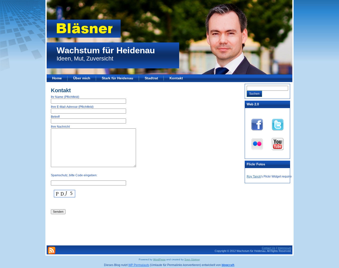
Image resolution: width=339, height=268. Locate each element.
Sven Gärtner (192, 259)
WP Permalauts (138, 265)
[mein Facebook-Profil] (257, 123)
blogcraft (228, 265)
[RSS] (52, 250)
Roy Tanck (254, 176)
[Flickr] (257, 143)
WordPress (159, 259)
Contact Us (268, 247)
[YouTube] (277, 143)
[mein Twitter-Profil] (277, 123)
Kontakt (61, 90)
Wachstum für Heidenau (106, 50)
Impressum (284, 247)
